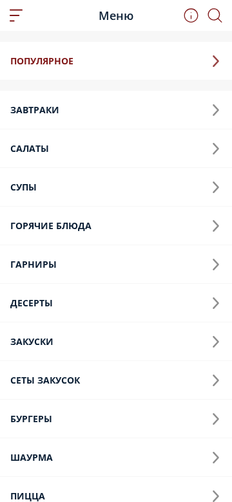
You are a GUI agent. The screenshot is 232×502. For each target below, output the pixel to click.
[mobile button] (16, 15)
